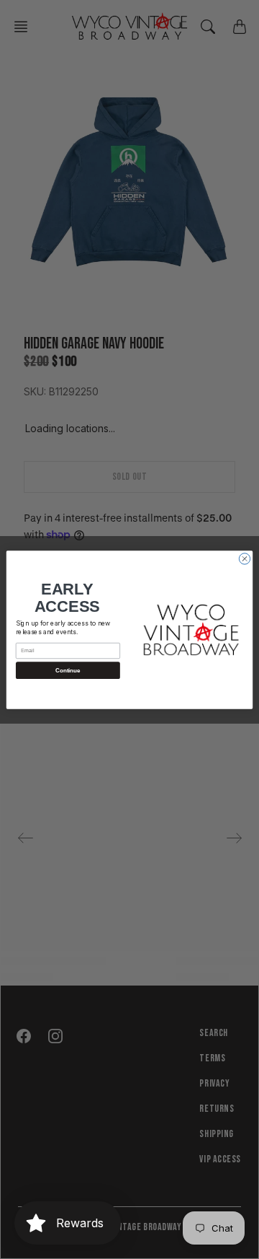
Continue (67, 670)
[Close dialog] (244, 558)
